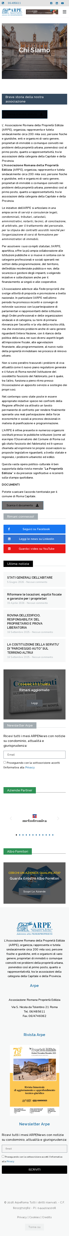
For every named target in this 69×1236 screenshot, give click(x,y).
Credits (47, 1217)
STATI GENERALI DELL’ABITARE (30, 577)
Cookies (34, 1217)
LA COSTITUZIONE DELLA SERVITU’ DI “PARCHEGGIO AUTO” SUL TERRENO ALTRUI (33, 648)
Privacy (30, 767)
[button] (64, 11)
